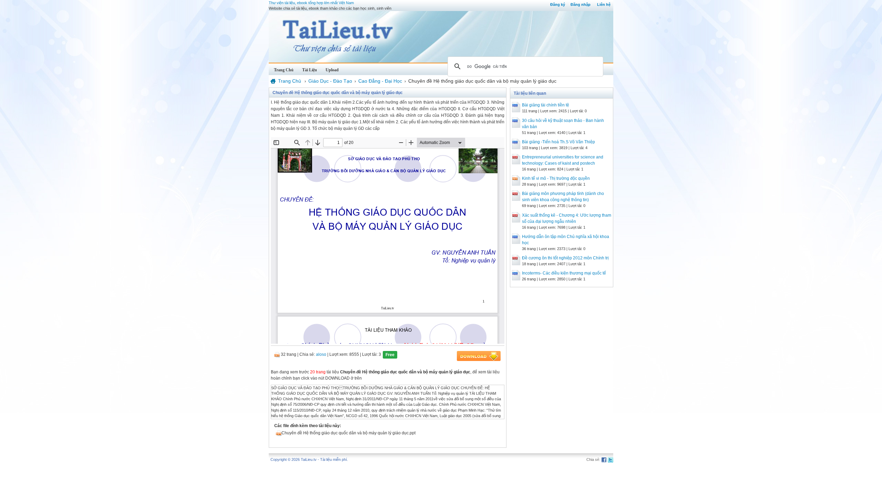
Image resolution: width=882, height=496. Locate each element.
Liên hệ (604, 4)
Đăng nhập (581, 4)
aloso (321, 354)
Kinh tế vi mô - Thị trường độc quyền (556, 178)
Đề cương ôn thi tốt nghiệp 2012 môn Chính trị (565, 258)
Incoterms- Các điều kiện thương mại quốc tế (564, 273)
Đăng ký (557, 4)
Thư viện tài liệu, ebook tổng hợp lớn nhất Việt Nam (311, 3)
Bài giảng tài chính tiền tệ (545, 105)
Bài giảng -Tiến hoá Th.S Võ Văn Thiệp (558, 142)
